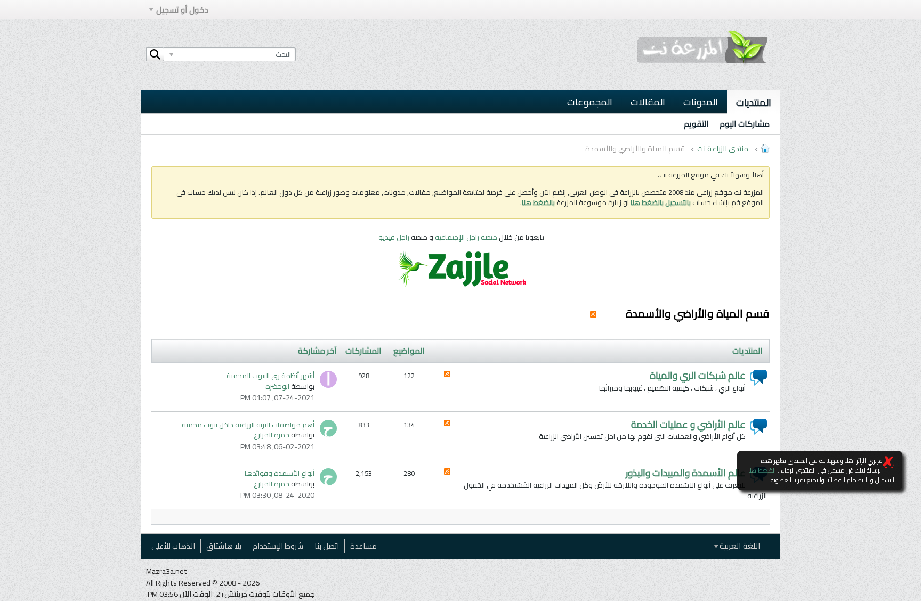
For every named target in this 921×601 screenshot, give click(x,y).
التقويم (696, 124)
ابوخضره (277, 386)
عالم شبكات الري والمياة (698, 375)
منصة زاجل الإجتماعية (467, 237)
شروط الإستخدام (278, 546)
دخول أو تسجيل (182, 10)
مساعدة (363, 546)
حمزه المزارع (271, 434)
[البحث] (155, 54)
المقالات (648, 102)
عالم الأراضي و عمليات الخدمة (688, 424)
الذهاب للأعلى (173, 546)
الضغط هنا (762, 470)
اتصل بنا (326, 546)
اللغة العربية (739, 546)
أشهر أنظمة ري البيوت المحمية (270, 375)
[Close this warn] (888, 462)
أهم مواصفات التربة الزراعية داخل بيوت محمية (248, 424)
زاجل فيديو (393, 237)
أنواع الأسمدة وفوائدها (279, 473)
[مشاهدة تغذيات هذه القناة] (593, 313)
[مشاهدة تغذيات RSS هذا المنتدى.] (447, 375)
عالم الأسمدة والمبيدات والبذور (686, 473)
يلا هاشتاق (223, 546)
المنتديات (753, 102)
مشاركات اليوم (745, 124)
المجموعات (589, 102)
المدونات (700, 102)
